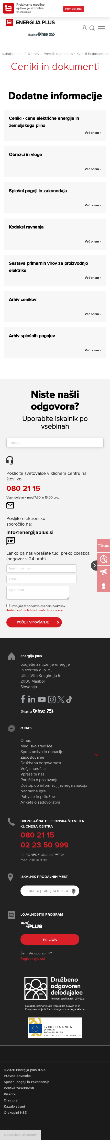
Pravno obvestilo (17, 1076)
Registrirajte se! (32, 959)
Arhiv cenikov (22, 299)
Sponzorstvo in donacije (41, 752)
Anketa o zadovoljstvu (40, 803)
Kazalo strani (14, 1106)
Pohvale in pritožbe (37, 797)
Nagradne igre (33, 791)
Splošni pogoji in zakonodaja (38, 191)
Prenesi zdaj (73, 8)
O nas (25, 741)
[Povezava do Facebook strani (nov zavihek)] (22, 699)
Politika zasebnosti (19, 1088)
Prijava (50, 940)
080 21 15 (23, 489)
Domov (33, 54)
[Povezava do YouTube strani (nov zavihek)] (41, 699)
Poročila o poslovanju (39, 780)
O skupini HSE (15, 1112)
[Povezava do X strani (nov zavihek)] (61, 699)
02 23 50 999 (44, 845)
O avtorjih (11, 1100)
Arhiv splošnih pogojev (32, 336)
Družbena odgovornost (40, 763)
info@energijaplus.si (29, 532)
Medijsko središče (36, 746)
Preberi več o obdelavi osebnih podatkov (34, 610)
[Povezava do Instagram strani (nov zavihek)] (51, 699)
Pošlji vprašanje (33, 622)
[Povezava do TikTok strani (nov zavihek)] (69, 699)
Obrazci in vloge (25, 154)
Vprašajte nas (32, 774)
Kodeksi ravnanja (26, 227)
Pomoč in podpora (58, 54)
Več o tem (93, 133)
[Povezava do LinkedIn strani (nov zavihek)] (31, 699)
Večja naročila (33, 769)
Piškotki (10, 1094)
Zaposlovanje (32, 758)
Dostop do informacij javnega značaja (53, 786)
